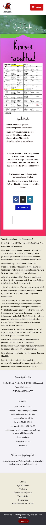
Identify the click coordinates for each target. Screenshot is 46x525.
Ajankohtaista (23, 485)
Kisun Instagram (23, 441)
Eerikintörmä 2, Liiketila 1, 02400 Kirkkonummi (23, 383)
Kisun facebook (23, 437)
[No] (43, 518)
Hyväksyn (24, 521)
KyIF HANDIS (21, 220)
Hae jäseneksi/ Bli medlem (23, 503)
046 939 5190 (25, 406)
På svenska (23, 500)
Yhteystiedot (23, 496)
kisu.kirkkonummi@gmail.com (28, 430)
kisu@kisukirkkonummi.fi (23, 433)
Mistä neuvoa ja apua (23, 492)
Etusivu (23, 482)
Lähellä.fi (23, 445)
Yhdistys (23, 489)
